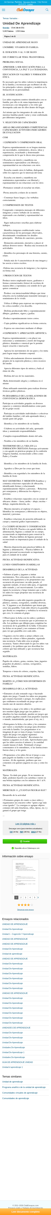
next (38, 897)
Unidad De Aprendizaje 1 (13, 1052)
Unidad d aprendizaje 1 (12, 1067)
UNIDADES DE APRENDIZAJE (16, 1028)
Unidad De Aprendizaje (12, 929)
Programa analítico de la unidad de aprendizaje (24, 1087)
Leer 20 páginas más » (25, 824)
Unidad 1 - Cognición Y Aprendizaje (18, 934)
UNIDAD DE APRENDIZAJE (15, 924)
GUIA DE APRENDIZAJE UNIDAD (17, 1062)
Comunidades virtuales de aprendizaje (20, 1093)
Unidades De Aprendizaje (13, 1047)
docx (33, 831)
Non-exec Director (29, 2)
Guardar (26, 841)
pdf (21, 831)
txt (11, 831)
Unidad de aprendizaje (12, 954)
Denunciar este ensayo (25, 910)
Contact (30, 4)
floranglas (6, 28)
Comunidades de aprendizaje (15, 1098)
